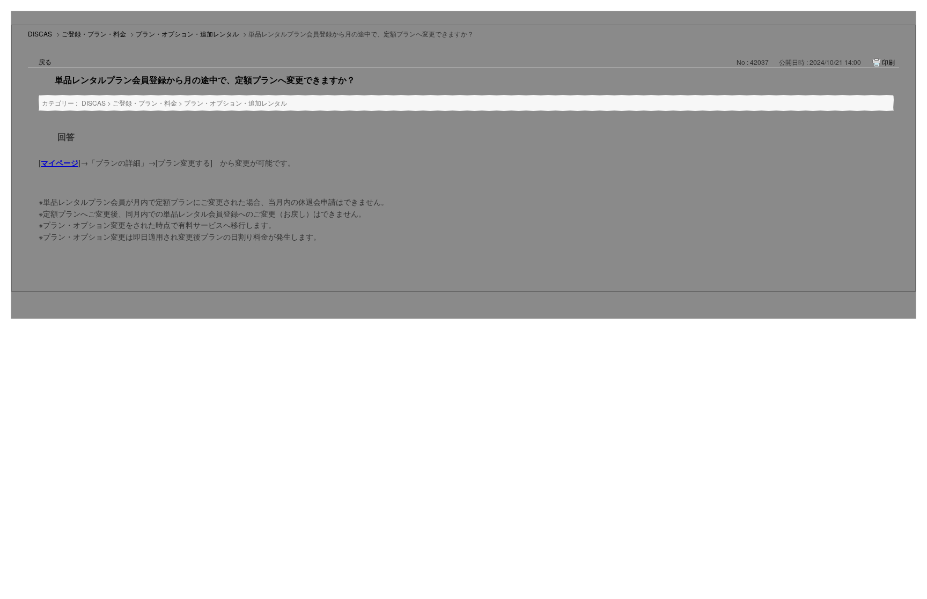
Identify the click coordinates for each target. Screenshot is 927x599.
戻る (45, 61)
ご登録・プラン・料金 (94, 33)
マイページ (59, 162)
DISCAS (40, 33)
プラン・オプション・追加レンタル (187, 33)
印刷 (888, 61)
